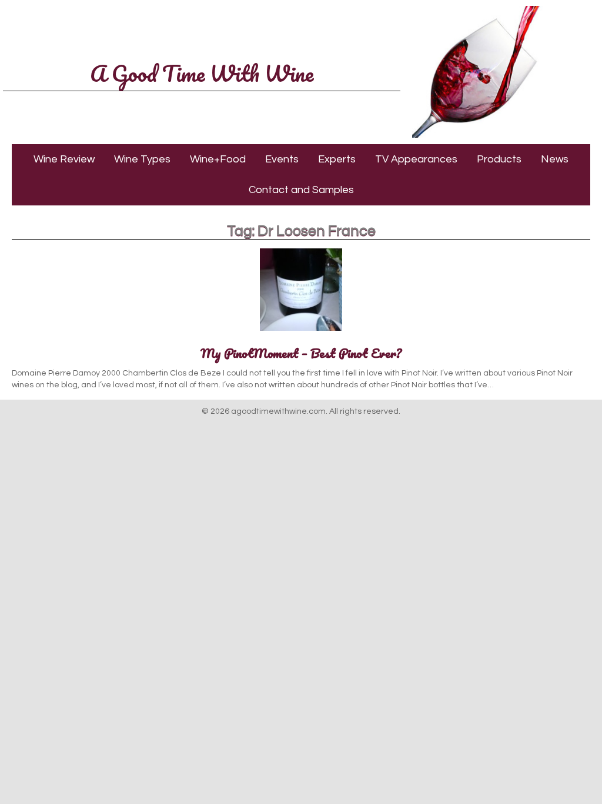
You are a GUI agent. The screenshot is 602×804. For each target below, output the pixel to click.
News (554, 159)
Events (282, 159)
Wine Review (64, 159)
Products (499, 159)
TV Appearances (416, 159)
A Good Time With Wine (201, 73)
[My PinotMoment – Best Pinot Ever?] (301, 331)
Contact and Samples (301, 189)
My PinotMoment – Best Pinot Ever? (301, 353)
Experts (337, 159)
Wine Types (142, 159)
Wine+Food (218, 159)
